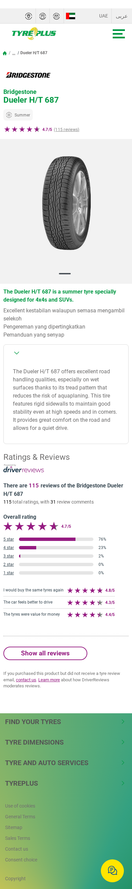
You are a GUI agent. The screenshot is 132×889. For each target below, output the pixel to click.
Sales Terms (17, 838)
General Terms (20, 816)
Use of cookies (20, 806)
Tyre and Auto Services (46, 762)
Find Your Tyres (33, 721)
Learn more (49, 679)
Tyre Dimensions (34, 742)
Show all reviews (45, 653)
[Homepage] (5, 52)
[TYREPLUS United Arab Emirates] (49, 34)
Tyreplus (21, 783)
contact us (26, 679)
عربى (122, 16)
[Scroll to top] (114, 849)
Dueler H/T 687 (33, 52)
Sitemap (13, 827)
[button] (13, 52)
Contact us (16, 849)
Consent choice (21, 859)
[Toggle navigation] (118, 34)
